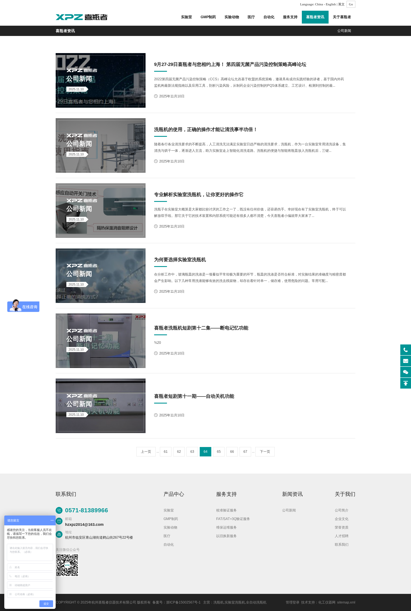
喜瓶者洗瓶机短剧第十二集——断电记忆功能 (201, 328)
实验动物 (232, 17)
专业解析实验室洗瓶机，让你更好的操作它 (199, 194)
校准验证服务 (226, 510)
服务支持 (290, 17)
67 (245, 451)
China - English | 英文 (330, 4)
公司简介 (341, 510)
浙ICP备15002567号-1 (183, 602)
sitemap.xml (346, 602)
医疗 (251, 17)
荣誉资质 (341, 527)
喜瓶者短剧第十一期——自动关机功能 (194, 396)
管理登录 (292, 602)
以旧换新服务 (226, 536)
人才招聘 (341, 536)
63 (192, 451)
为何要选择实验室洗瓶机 (180, 259)
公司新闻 (344, 31)
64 (205, 451)
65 (219, 451)
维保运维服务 (226, 527)
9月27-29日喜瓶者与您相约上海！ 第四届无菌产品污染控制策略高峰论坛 (230, 64)
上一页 (146, 451)
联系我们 (341, 544)
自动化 (269, 17)
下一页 (265, 451)
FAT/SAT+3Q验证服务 (233, 519)
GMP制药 (208, 17)
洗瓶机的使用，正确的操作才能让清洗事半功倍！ (206, 129)
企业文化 (341, 519)
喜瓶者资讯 (315, 17)
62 (179, 451)
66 (232, 451)
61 (166, 451)
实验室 (186, 17)
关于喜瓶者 (342, 17)
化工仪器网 (326, 602)
